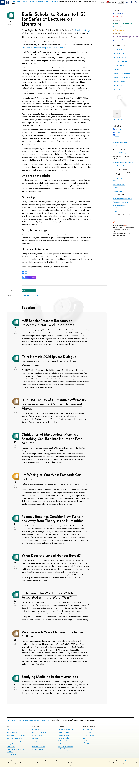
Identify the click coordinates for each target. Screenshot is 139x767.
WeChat (118, 129)
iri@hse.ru (116, 211)
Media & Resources (91, 726)
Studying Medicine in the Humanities (50, 676)
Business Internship (38, 749)
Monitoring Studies (63, 738)
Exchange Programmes (39, 741)
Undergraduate (37, 735)
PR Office (116, 188)
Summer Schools (37, 744)
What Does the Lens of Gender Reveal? (51, 555)
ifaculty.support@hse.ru (120, 202)
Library (85, 738)
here (88, 761)
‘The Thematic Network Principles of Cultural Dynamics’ (44, 47)
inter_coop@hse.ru (119, 184)
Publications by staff (89, 729)
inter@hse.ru (117, 146)
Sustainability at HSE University (16, 735)
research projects (119, 82)
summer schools (119, 49)
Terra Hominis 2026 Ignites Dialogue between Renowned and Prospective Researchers (49, 361)
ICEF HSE (116, 69)
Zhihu (117, 135)
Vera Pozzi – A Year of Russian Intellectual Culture (53, 634)
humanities (35, 295)
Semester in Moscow (38, 746)
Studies (35, 726)
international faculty (120, 57)
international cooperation (122, 73)
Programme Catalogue (39, 732)
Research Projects (63, 735)
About (9, 726)
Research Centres (63, 732)
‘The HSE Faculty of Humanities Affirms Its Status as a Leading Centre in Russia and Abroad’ (54, 404)
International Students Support (123, 162)
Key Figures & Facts (12, 732)
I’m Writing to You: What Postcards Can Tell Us (51, 476)
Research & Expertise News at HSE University (36, 720)
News (19, 720)
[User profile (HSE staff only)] (131, 2)
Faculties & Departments (14, 738)
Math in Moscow (119, 90)
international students (120, 53)
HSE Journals (87, 732)
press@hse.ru (117, 191)
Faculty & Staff (11, 744)
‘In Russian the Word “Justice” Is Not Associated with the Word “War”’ (49, 595)
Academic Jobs (62, 744)
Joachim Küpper (83, 30)
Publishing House (88, 735)
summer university (119, 65)
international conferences (122, 78)
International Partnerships (14, 741)
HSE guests (25, 295)
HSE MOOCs (118, 86)
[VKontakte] (23, 272)
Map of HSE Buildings (120, 153)
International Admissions (121, 142)
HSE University (11, 720)
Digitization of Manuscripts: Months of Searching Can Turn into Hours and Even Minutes (52, 438)
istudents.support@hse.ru (121, 166)
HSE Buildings (11, 746)
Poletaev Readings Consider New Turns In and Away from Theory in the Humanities (53, 518)
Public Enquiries (11, 754)
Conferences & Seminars (65, 741)
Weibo (117, 132)
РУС (120, 2)
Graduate (35, 738)
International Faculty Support (122, 198)
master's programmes (121, 61)
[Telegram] (26, 272)
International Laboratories (65, 729)
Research (62, 726)
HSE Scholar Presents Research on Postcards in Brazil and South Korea (48, 322)
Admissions (35, 729)
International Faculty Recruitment (119, 207)
